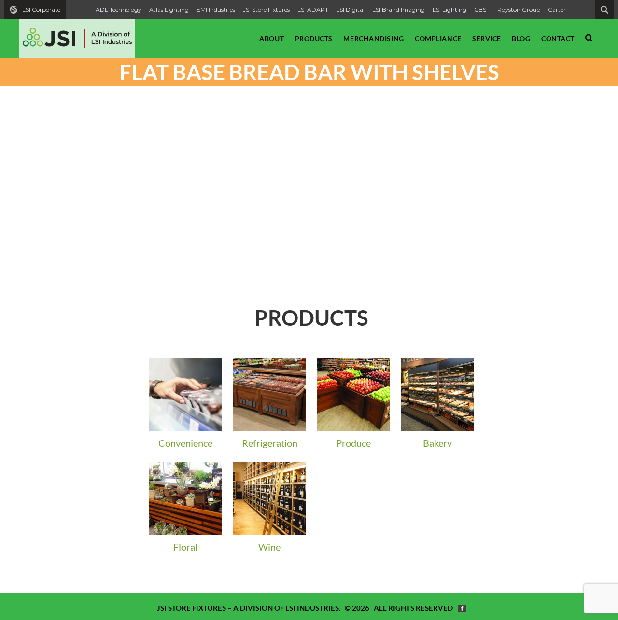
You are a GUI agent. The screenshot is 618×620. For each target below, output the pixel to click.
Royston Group (518, 9)
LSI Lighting (449, 9)
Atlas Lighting (169, 9)
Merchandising (373, 38)
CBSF (482, 9)
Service (486, 38)
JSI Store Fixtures (266, 9)
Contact (558, 38)
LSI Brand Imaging (398, 9)
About (271, 38)
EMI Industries (216, 9)
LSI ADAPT (312, 9)
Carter (557, 9)
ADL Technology (118, 9)
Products (314, 38)
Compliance (438, 38)
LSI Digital (350, 9)
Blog (521, 38)
